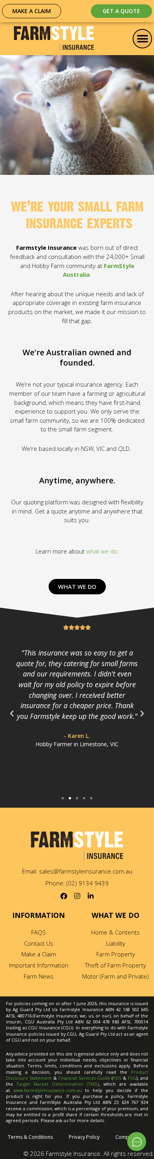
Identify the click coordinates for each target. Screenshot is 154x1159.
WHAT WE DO (115, 915)
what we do (101, 551)
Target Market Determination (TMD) (58, 1084)
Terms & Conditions (30, 1137)
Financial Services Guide (84, 1078)
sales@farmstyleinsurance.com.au (85, 871)
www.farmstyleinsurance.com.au (47, 1090)
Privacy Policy (84, 1137)
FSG (132, 1078)
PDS (117, 1078)
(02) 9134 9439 (87, 883)
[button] (142, 38)
